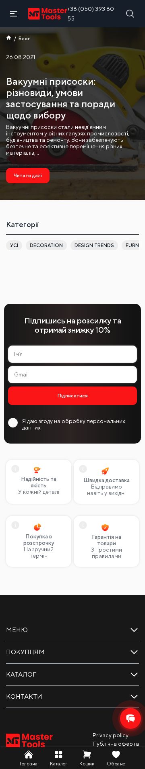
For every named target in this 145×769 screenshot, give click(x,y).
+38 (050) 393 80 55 (90, 14)
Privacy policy (110, 735)
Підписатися (73, 396)
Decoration (46, 245)
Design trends (94, 245)
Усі (14, 245)
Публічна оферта (116, 743)
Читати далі (28, 175)
